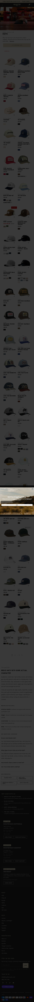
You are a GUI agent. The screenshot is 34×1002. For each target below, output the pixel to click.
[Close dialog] (32, 489)
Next (17, 504)
